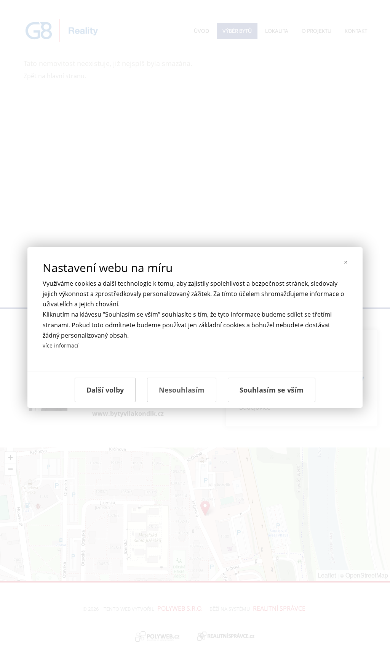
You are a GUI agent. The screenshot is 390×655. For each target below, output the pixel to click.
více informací (60, 345)
